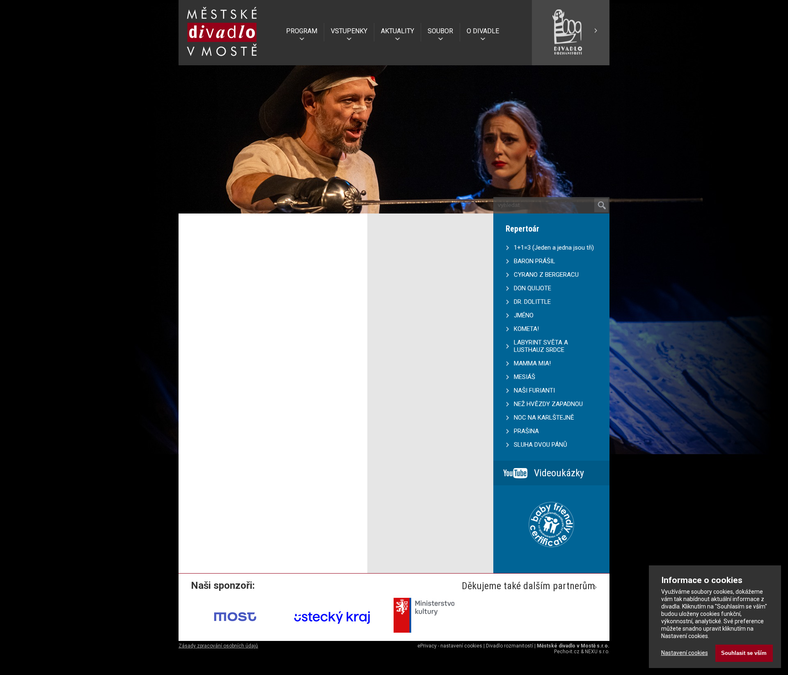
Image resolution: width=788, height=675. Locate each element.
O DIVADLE (483, 31)
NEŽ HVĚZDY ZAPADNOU (548, 404)
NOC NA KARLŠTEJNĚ (544, 417)
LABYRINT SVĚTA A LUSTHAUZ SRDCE (541, 346)
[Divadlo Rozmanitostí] (570, 62)
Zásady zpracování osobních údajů (218, 646)
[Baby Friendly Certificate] (551, 557)
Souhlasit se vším (744, 653)
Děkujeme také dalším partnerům (528, 586)
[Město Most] (235, 635)
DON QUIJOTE (532, 288)
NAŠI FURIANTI (534, 390)
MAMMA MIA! (532, 363)
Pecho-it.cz (567, 651)
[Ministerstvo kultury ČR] (429, 635)
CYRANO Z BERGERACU (546, 274)
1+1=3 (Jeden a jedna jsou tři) (554, 247)
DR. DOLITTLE (532, 301)
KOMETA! (526, 329)
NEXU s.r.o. (597, 651)
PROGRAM (301, 31)
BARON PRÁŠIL (534, 261)
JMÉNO (524, 315)
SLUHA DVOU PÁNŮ (540, 444)
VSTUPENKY (349, 31)
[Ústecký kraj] (332, 635)
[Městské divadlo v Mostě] (222, 58)
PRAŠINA (526, 431)
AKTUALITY (397, 31)
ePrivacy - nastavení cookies (449, 646)
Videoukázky (559, 473)
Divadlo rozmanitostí (509, 646)
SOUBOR (440, 31)
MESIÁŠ (524, 377)
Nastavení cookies (684, 653)
